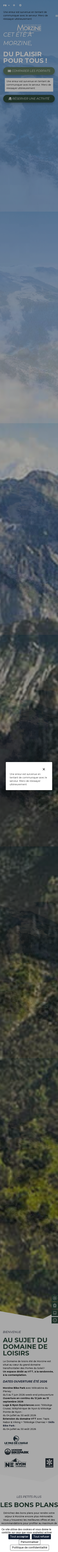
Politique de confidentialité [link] (29, 1547)
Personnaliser (30, 1542)
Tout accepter (19, 1536)
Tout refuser (41, 1536)
